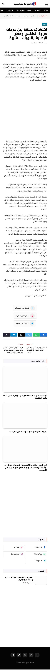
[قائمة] (46, 3)
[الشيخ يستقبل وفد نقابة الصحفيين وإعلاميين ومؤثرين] (41, 580)
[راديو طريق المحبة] (25, 4)
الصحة (44, 24)
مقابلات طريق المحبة (23, 10)
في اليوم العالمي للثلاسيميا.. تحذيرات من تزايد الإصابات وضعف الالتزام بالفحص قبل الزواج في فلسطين (25, 467)
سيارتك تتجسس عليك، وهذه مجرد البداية (28, 431)
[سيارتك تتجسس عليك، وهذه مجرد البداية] (25, 415)
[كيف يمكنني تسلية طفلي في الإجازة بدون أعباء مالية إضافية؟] (25, 379)
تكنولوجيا (9, 10)
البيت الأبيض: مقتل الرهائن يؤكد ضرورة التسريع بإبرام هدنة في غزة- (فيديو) (13, 350)
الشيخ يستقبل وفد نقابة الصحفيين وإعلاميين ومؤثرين (19, 578)
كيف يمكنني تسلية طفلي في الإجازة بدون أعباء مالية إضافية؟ (25, 397)
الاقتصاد (37, 10)
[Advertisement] (25, 111)
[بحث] (3, 3)
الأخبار (46, 10)
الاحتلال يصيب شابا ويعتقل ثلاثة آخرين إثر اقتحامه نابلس (37, 350)
